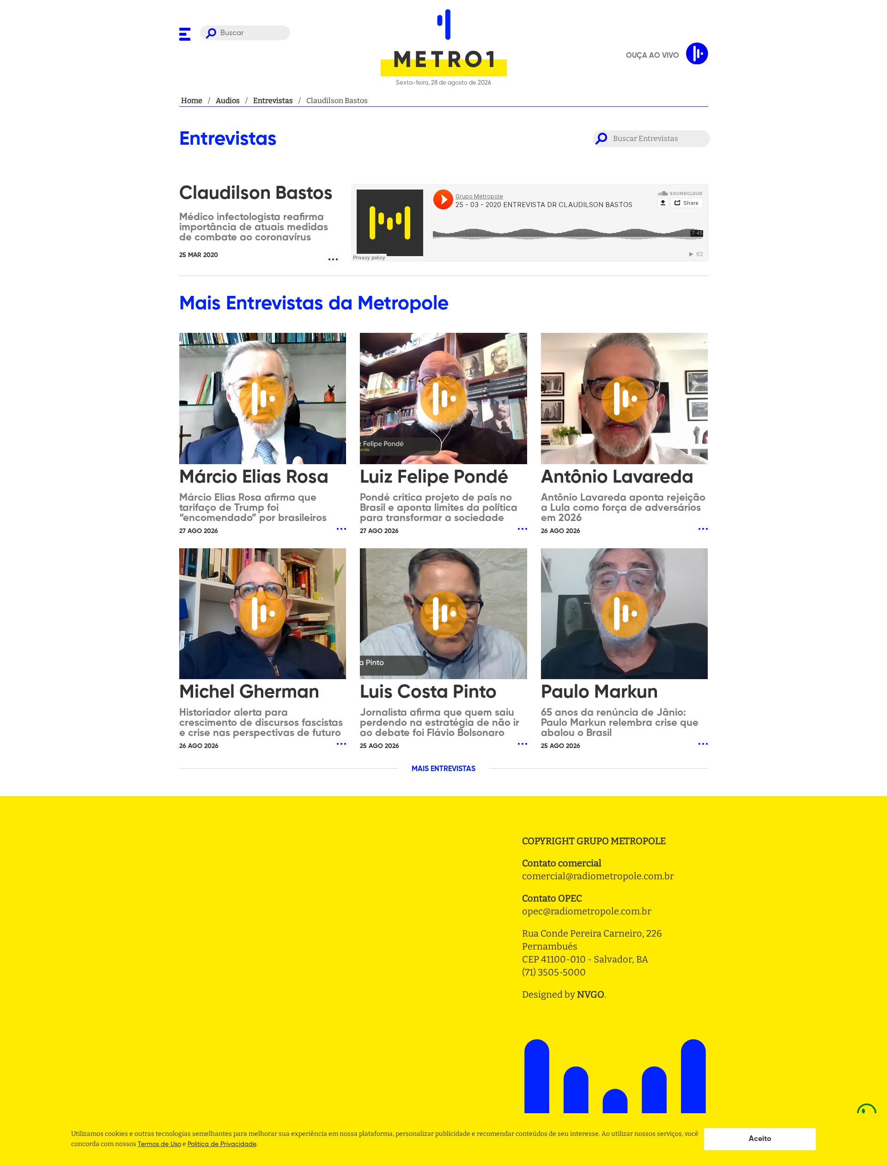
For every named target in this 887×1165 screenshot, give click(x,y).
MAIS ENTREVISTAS (443, 769)
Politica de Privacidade (222, 1144)
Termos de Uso (159, 1144)
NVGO (590, 994)
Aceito (760, 1139)
